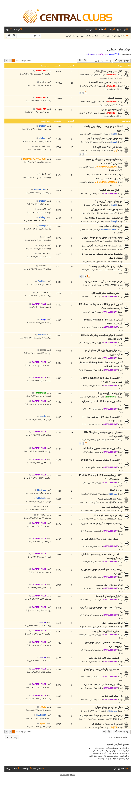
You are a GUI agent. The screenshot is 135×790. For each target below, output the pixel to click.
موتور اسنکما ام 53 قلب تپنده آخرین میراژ (102, 246)
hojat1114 (113, 439)
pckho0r (42, 265)
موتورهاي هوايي (119, 49)
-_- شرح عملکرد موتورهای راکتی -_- (105, 293)
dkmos (43, 350)
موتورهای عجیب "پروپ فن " (108, 201)
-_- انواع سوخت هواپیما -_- (109, 190)
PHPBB (72, 775)
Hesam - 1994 (40, 189)
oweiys (43, 319)
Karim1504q (40, 146)
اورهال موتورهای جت (112, 623)
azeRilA (43, 416)
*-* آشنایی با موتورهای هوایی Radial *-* (102, 449)
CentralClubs (64, 775)
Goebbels (42, 281)
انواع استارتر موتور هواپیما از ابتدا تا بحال (103, 218)
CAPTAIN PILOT (110, 193)
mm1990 (113, 261)
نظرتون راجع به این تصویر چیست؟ (105, 266)
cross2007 (113, 510)
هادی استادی (41, 292)
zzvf (116, 241)
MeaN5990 (41, 715)
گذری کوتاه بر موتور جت (110, 226)
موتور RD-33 (116, 491)
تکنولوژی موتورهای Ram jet (108, 596)
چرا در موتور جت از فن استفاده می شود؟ (102, 282)
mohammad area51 (109, 229)
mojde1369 (112, 502)
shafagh (114, 134)
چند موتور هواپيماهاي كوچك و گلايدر (104, 139)
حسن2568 (113, 494)
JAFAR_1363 (112, 719)
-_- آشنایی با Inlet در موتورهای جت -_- (103, 685)
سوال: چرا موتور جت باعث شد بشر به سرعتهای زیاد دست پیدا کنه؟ (104, 177)
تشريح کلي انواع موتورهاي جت (107, 147)
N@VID (43, 707)
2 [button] (10, 60)
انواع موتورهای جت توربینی (109, 585)
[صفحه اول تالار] (67, 16)
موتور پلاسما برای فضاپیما (110, 393)
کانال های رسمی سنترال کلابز (108, 71)
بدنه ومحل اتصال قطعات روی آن (106, 210)
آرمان (116, 150)
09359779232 (111, 269)
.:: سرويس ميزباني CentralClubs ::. (104, 83)
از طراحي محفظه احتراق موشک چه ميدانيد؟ (101, 716)
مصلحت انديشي (114, 98)
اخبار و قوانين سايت (107, 77)
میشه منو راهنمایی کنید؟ (110, 499)
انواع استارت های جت (111, 507)
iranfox (43, 82)
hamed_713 (114, 54)
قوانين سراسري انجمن (111, 109)
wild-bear (42, 334)
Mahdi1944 (112, 74)
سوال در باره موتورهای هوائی (108, 707)
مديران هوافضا (91, 54)
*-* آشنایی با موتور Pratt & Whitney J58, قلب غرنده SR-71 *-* (101, 380)
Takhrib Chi (41, 498)
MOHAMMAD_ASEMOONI (106, 166)
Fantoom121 (112, 396)
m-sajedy (113, 249)
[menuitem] (112, 30)
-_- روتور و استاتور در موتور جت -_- (105, 631)
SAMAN (42, 622)
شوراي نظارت (103, 54)
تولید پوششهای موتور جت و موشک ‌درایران (102, 238)
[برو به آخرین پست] (34, 70)
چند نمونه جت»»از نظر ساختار (108, 515)
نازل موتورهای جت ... (111, 696)
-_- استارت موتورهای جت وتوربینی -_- (103, 658)
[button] (6, 60)
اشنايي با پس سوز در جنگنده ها (107, 724)
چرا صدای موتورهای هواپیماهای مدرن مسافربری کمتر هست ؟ (104, 161)
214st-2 (42, 174)
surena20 (113, 626)
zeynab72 (113, 213)
